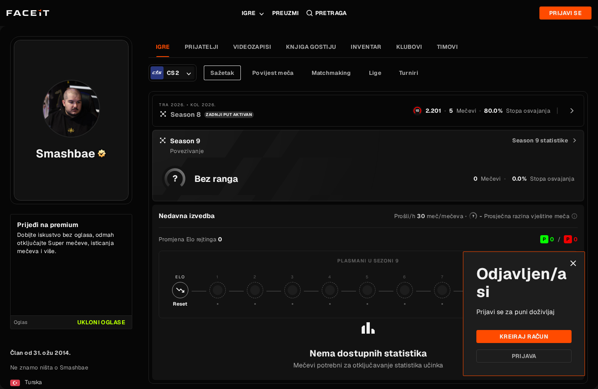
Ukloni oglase (101, 322)
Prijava (524, 356)
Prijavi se (565, 13)
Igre (249, 13)
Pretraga (331, 13)
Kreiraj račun (524, 336)
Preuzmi (285, 13)
